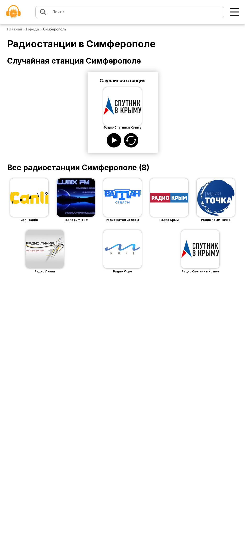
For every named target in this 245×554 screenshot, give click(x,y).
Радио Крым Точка (215, 220)
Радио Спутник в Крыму (200, 271)
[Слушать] (114, 140)
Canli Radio (29, 220)
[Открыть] (36, 197)
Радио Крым (169, 220)
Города (32, 29)
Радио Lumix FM (75, 220)
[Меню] (234, 12)
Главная (14, 29)
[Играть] (22, 197)
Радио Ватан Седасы (122, 220)
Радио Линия (44, 271)
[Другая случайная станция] (131, 140)
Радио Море (122, 271)
